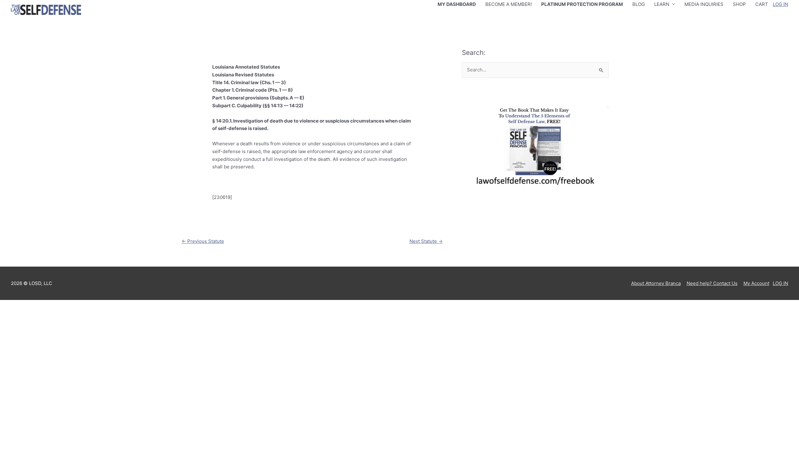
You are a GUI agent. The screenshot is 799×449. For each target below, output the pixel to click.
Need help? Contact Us (712, 283)
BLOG (638, 4)
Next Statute (426, 241)
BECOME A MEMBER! (508, 4)
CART (761, 4)
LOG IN (780, 4)
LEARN (661, 4)
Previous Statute (203, 241)
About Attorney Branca (656, 283)
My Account (756, 283)
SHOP (739, 4)
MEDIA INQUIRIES (703, 4)
